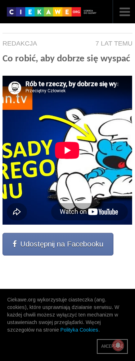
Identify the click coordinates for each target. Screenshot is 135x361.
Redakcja (20, 43)
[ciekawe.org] (53, 14)
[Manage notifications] (118, 345)
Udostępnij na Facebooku (61, 244)
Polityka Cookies (79, 330)
